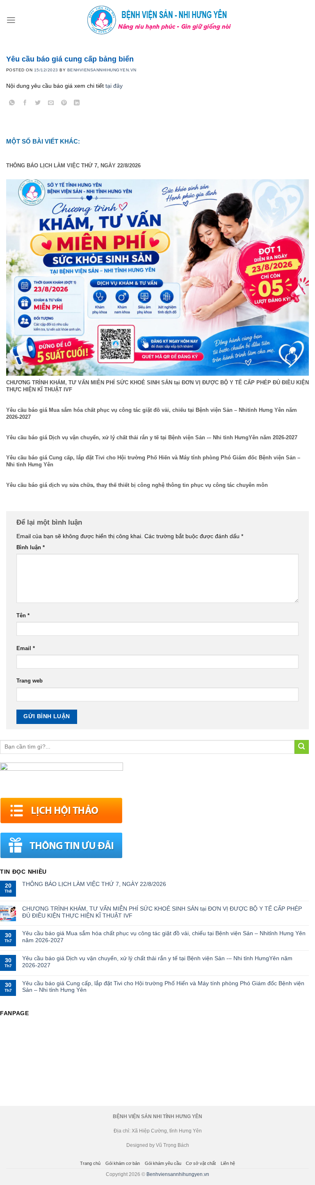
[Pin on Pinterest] (64, 104)
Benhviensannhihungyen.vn (177, 1174)
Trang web (29, 681)
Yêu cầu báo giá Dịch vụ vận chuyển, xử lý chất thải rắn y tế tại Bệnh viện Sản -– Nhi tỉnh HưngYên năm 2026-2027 (157, 961)
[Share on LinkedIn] (77, 104)
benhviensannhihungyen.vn (102, 70)
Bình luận (30, 547)
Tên (23, 616)
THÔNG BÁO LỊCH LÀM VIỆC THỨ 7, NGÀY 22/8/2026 (94, 884)
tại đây (114, 85)
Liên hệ (228, 1163)
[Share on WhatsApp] (12, 104)
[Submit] (301, 747)
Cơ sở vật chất (201, 1163)
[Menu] (11, 20)
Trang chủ (90, 1163)
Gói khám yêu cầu (163, 1163)
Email (25, 648)
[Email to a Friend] (51, 104)
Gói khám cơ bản (122, 1163)
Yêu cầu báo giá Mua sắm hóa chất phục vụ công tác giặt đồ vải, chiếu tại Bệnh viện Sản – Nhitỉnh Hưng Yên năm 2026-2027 (164, 936)
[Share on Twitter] (38, 104)
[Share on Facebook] (25, 104)
